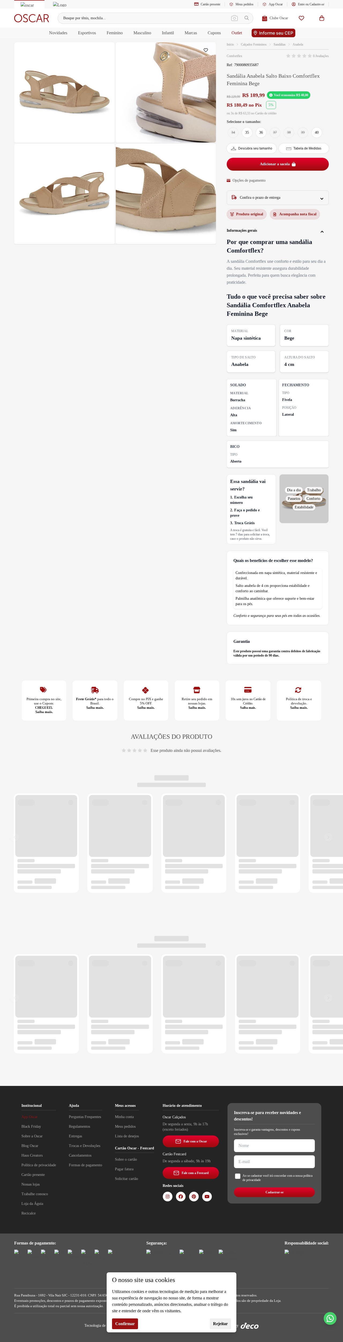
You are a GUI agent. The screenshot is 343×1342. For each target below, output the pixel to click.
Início (230, 44)
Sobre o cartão (126, 1159)
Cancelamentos (80, 1155)
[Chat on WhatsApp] (330, 1318)
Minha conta (124, 1117)
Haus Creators (32, 1155)
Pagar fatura (124, 1169)
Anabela (298, 44)
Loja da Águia (32, 1204)
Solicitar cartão (126, 1179)
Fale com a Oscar (195, 1141)
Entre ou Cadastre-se (311, 4)
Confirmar (125, 1323)
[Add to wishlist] (207, 51)
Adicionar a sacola (275, 164)
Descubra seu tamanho (255, 148)
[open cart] (322, 18)
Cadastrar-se (275, 1192)
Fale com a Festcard (195, 1173)
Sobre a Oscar (32, 1136)
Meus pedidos (244, 4)
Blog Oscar (29, 1146)
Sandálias (280, 44)
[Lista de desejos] (301, 18)
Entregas (75, 1136)
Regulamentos (79, 1126)
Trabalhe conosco (34, 1194)
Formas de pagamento (85, 1165)
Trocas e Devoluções (84, 1146)
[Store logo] (31, 18)
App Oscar (276, 4)
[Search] (246, 18)
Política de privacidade (38, 1165)
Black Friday (31, 1126)
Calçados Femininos (254, 44)
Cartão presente (210, 4)
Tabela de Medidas (307, 148)
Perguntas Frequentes (85, 1117)
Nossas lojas (30, 1184)
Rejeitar (220, 1323)
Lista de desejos (127, 1136)
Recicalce (28, 1213)
